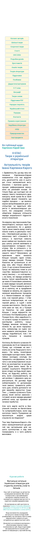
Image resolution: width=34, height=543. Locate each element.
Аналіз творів (17, 67)
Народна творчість (17, 105)
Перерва (17, 113)
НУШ (17, 129)
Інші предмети (17, 138)
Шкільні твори (17, 43)
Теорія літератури (17, 71)
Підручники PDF (17, 100)
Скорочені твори (17, 47)
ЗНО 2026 (17, 55)
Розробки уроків (17, 59)
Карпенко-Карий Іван (13, 148)
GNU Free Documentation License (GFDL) (17, 510)
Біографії (17, 92)
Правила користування (17, 121)
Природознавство (17, 133)
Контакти (17, 117)
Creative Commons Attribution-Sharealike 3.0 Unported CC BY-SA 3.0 (17, 507)
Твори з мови (17, 96)
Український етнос (17, 109)
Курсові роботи (17, 476)
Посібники (17, 80)
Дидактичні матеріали (17, 84)
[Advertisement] (17, 18)
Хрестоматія (17, 63)
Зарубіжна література (17, 125)
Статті (17, 51)
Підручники (17, 76)
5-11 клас (17, 88)
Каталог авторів (17, 38)
